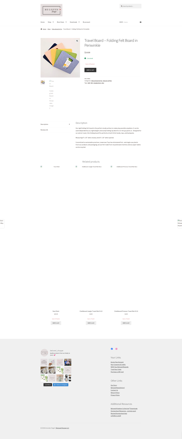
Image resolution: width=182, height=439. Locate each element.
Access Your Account (117, 362)
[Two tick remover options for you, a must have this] (59, 370)
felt (92, 83)
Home (43, 22)
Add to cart (90, 70)
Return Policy (115, 393)
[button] (77, 40)
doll (89, 83)
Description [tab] (44, 124)
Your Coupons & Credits (118, 364)
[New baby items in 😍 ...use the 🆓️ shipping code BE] (67, 378)
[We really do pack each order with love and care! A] (44, 362)
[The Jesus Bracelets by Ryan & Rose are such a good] (51, 362)
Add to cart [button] (56, 323)
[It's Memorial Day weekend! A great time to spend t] (67, 370)
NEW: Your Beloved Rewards (119, 367)
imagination (97, 83)
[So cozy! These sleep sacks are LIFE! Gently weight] (59, 378)
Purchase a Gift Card (117, 372)
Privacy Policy (115, 395)
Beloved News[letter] (118, 388)
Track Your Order (116, 369)
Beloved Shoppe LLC (62, 428)
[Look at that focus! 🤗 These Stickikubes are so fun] (67, 362)
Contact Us (114, 390)
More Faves (60, 22)
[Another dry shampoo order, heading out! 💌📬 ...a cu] (44, 370)
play (103, 83)
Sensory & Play (107, 81)
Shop (49, 22)
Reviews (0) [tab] (44, 130)
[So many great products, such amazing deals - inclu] (59, 362)
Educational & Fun (57, 29)
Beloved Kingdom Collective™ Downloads (124, 408)
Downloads (73, 22)
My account (86, 22)
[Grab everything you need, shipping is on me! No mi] (51, 378)
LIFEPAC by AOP (116, 416)
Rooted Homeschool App (119, 413)
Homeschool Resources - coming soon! (123, 411)
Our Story (114, 385)
